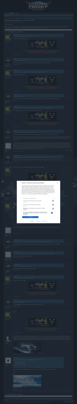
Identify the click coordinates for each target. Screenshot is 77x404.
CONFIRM (30, 217)
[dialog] (38, 202)
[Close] (58, 183)
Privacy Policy (44, 221)
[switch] (52, 201)
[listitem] (38, 198)
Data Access (38, 221)
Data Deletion (32, 221)
